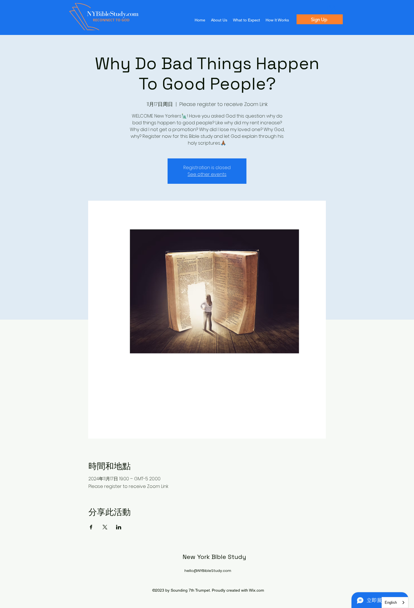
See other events (207, 174)
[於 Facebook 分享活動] (91, 527)
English (391, 602)
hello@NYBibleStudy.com (207, 570)
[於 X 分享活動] (105, 527)
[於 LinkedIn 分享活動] (118, 527)
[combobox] (395, 602)
